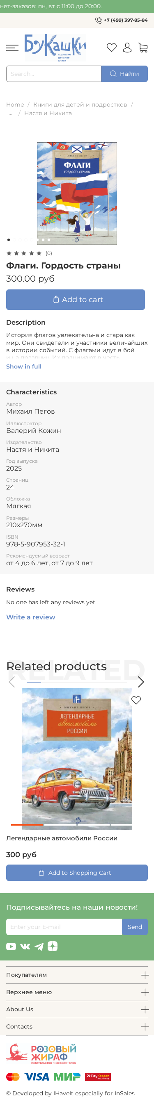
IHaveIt (63, 1093)
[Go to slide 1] (8, 240)
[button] (12, 681)
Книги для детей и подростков (80, 104)
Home (15, 104)
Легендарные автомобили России (61, 838)
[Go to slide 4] (26, 240)
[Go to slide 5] (31, 240)
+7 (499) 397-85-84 (126, 20)
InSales (125, 1093)
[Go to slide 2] (14, 240)
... (10, 113)
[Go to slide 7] (43, 240)
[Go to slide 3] (20, 240)
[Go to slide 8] (49, 240)
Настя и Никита (48, 113)
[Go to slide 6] (37, 240)
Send (135, 927)
